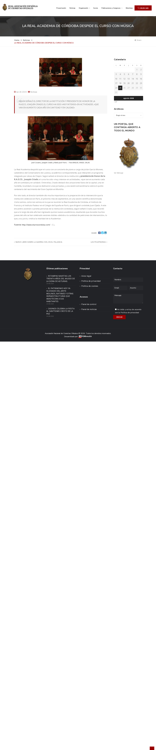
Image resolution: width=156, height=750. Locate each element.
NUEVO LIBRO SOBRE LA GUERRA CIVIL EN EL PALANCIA (38, 242)
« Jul (115, 102)
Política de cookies (89, 286)
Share (139, 40)
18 (120, 83)
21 (133, 83)
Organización (84, 8)
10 (116, 79)
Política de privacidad (90, 281)
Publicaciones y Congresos (111, 8)
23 (141, 83)
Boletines (129, 8)
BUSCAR (144, 8)
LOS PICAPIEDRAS (98, 242)
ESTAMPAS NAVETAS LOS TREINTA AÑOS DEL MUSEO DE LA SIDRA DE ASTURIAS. (60, 278)
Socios (95, 8)
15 (137, 79)
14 (133, 79)
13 (128, 79)
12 (124, 79)
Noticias (72, 8)
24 (116, 88)
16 (141, 79)
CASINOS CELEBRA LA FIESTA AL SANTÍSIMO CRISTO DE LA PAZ (60, 311)
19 (124, 83)
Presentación (61, 8)
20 (128, 83)
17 (116, 83)
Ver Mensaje (118, 173)
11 (120, 79)
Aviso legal (86, 276)
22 (137, 83)
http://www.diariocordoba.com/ (36, 224)
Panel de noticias (89, 309)
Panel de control (88, 304)
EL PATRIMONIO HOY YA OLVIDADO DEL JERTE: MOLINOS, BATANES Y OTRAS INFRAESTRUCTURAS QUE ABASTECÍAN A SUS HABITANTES (59, 295)
